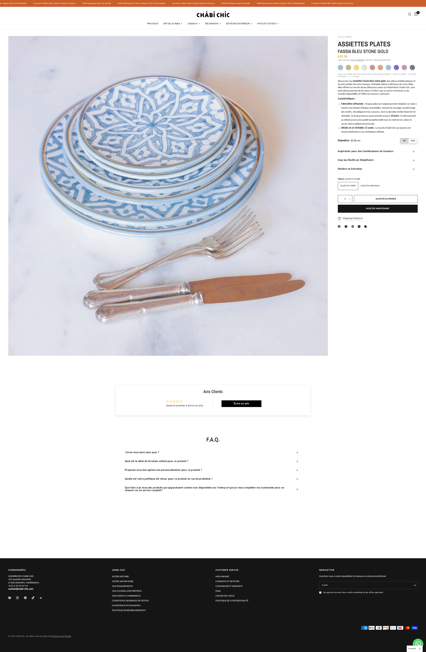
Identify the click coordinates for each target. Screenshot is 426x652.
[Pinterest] (353, 226)
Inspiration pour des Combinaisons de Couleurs (365, 151)
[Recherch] (409, 14)
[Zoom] (321, 43)
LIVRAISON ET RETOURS (227, 581)
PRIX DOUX (152, 23)
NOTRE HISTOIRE (120, 576)
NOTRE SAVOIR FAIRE (122, 581)
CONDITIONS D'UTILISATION (126, 605)
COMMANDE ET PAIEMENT (229, 586)
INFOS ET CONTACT (267, 23)
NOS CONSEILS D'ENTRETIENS (127, 591)
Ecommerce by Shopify (61, 636)
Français (412, 649)
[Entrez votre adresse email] (414, 585)
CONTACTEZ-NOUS (224, 596)
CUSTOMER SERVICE (227, 570)
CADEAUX (193, 23)
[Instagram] (19, 598)
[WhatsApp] (360, 226)
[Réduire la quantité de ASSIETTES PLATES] (340, 199)
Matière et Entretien (350, 169)
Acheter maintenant (377, 208)
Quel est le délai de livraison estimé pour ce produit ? (156, 461)
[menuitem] (153, 23)
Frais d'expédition (357, 60)
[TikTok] (35, 597)
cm (404, 141)
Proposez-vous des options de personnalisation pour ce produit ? (163, 470)
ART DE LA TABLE (171, 23)
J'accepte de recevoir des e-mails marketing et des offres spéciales (353, 592)
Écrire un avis (241, 403)
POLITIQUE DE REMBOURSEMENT (129, 610)
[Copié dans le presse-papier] (366, 226)
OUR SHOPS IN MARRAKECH (126, 596)
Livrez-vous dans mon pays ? (142, 452)
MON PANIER (222, 576)
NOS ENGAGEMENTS (122, 586)
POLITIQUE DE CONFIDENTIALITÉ (231, 601)
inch (413, 141)
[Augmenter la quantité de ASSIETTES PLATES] (349, 199)
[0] (415, 14)
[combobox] (415, 649)
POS (45, 636)
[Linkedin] (43, 598)
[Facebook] (340, 226)
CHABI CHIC (118, 570)
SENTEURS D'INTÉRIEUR (238, 23)
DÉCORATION (211, 23)
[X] (347, 226)
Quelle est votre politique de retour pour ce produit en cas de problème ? (169, 479)
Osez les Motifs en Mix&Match (356, 160)
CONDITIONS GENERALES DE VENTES (130, 601)
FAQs (218, 591)
